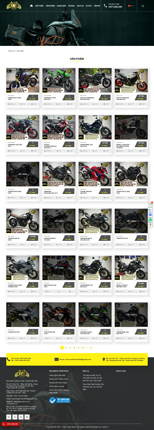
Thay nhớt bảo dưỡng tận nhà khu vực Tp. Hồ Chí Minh (93, 386)
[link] (150, 204)
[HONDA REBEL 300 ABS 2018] (95, 127)
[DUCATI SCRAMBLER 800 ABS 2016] (95, 80)
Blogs (89, 6)
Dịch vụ (80, 6)
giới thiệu (39, 6)
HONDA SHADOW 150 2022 (50, 239)
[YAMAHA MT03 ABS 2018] (131, 174)
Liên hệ (97, 6)
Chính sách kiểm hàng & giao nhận (59, 391)
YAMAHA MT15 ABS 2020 (14, 98)
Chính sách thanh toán (58, 379)
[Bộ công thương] (59, 400)
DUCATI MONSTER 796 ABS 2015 (122, 98)
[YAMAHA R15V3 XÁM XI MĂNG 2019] (22, 267)
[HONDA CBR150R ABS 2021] (95, 174)
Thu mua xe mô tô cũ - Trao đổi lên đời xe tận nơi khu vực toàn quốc (92, 378)
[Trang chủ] (31, 6)
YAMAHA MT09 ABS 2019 (14, 192)
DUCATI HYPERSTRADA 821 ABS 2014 (50, 146)
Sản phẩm (50, 6)
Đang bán (61, 6)
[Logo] (13, 6)
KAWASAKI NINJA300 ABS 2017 (51, 192)
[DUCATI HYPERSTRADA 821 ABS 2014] (58, 127)
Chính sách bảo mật (57, 375)
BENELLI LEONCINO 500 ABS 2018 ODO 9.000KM (122, 146)
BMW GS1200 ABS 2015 (50, 285)
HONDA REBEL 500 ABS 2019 (122, 332)
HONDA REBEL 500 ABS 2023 (86, 285)
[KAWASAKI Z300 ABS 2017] (22, 127)
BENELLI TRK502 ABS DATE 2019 (122, 285)
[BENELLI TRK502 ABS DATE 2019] (131, 267)
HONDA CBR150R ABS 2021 (86, 192)
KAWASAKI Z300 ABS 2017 (15, 145)
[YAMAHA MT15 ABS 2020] (22, 80)
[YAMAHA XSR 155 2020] (22, 220)
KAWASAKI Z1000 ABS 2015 (50, 98)
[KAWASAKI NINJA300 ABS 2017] (58, 174)
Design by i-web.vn (100, 427)
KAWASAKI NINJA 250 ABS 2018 (86, 239)
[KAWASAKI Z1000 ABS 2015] (58, 80)
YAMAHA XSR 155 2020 (13, 239)
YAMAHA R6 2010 (122, 238)
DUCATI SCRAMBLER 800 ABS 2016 (87, 98)
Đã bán (71, 6)
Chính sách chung (56, 386)
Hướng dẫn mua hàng (58, 383)
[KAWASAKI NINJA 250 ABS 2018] (95, 220)
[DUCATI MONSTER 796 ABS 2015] (131, 80)
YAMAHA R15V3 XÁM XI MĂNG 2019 (15, 285)
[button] (150, 225)
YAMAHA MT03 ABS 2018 (123, 192)
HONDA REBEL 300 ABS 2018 (86, 145)
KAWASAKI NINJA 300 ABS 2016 (86, 332)
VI (131, 5)
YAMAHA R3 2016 (13, 332)
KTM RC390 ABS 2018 (49, 332)
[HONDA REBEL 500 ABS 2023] (95, 267)
